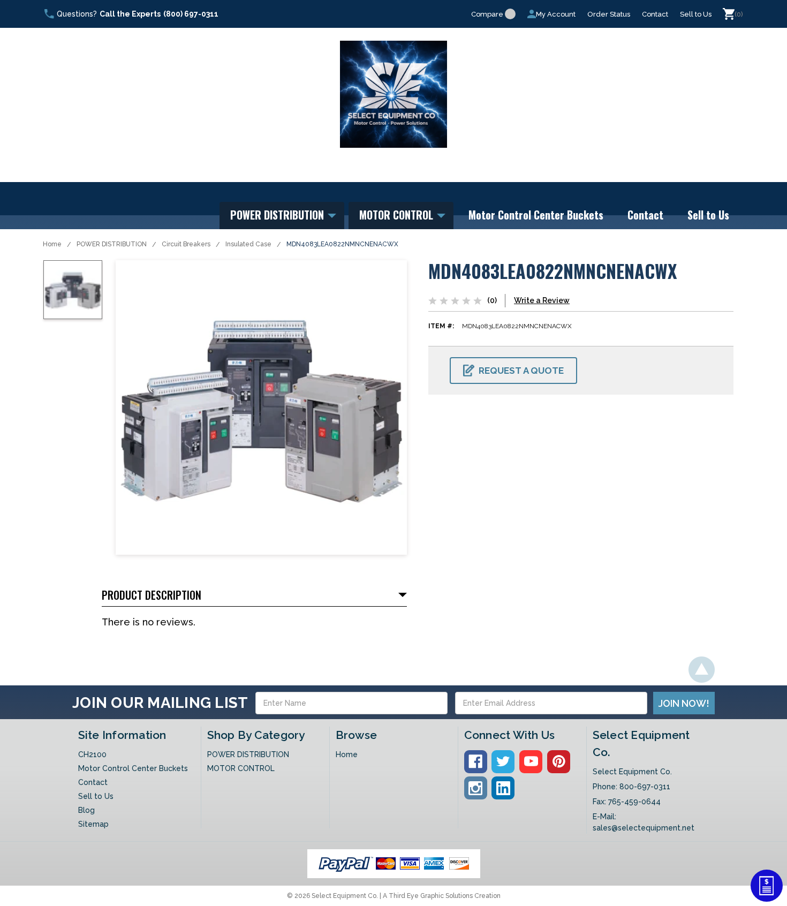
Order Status (608, 14)
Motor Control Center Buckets (535, 215)
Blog (86, 810)
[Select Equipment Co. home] (393, 94)
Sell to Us (696, 14)
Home (52, 244)
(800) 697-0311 (190, 14)
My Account (556, 14)
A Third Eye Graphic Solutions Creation (442, 896)
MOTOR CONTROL (397, 215)
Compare (487, 14)
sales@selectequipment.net (643, 828)
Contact (655, 14)
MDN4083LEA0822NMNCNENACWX (342, 244)
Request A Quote (521, 370)
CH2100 (92, 754)
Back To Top (701, 669)
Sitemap (93, 824)
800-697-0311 (644, 786)
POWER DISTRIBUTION (278, 215)
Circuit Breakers (186, 244)
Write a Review (542, 300)
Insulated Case (248, 244)
